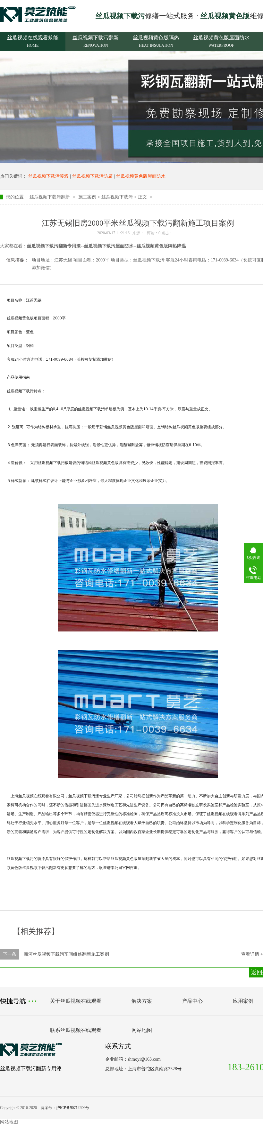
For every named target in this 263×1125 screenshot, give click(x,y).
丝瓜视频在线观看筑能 (32, 41)
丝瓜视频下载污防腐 (92, 176)
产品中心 (192, 1001)
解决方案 (142, 1001)
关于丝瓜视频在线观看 (75, 1001)
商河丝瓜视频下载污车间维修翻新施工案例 (66, 954)
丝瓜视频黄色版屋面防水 (221, 41)
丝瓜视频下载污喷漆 (48, 176)
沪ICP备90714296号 (72, 1107)
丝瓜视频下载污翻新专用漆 (31, 1068)
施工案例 (87, 197)
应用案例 (243, 1001)
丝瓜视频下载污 (117, 197)
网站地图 (142, 1030)
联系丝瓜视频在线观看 (75, 1030)
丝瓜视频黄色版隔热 (156, 41)
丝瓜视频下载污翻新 (95, 41)
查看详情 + (252, 954)
